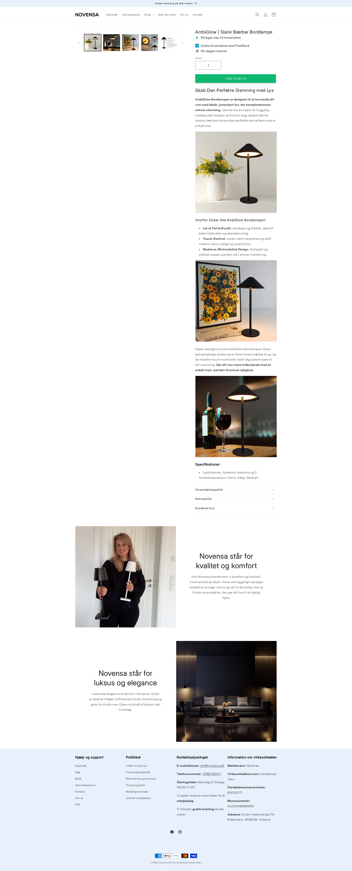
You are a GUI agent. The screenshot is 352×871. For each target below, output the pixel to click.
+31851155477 (211, 774)
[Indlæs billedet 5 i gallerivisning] (168, 42)
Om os (79, 798)
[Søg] (257, 15)
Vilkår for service (136, 765)
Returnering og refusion (141, 778)
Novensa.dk (165, 862)
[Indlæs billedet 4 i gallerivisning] (149, 42)
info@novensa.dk (212, 765)
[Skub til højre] (182, 43)
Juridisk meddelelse (138, 798)
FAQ (77, 804)
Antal (198, 58)
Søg (77, 772)
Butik (78, 778)
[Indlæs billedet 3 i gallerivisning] (130, 42)
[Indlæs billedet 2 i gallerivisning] (111, 42)
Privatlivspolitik (135, 785)
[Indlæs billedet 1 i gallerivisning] (92, 42)
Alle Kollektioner (85, 785)
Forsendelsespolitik (138, 772)
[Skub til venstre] (79, 43)
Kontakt (80, 791)
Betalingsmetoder (137, 791)
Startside (81, 765)
